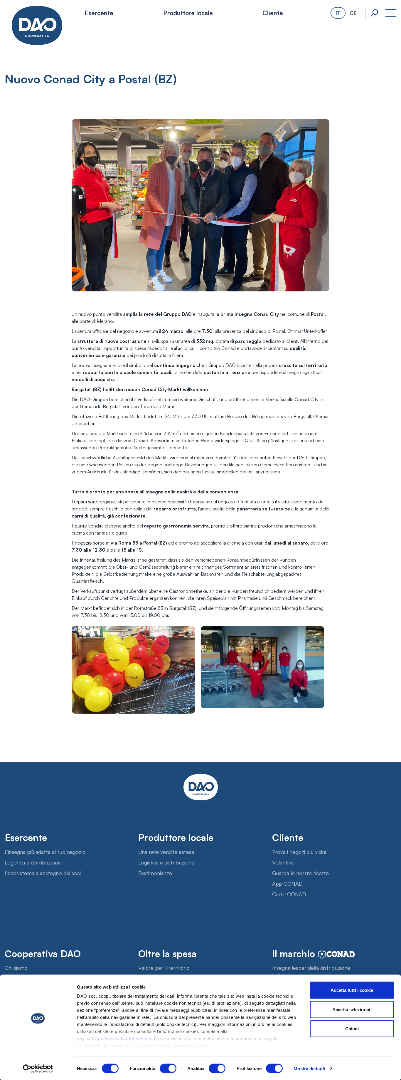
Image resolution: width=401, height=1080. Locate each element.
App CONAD (287, 883)
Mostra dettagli (309, 1068)
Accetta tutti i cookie (352, 990)
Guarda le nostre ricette (300, 873)
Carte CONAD (289, 894)
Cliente (272, 12)
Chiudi (352, 1028)
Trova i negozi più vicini (299, 851)
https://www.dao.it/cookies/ (121, 1038)
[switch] (168, 1068)
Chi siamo (16, 967)
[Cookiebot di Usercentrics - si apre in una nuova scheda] (38, 1068)
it (338, 12)
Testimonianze (155, 873)
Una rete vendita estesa (166, 851)
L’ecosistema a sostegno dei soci (43, 873)
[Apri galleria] (200, 670)
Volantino (283, 862)
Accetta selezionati (352, 1009)
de (353, 12)
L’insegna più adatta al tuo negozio (45, 851)
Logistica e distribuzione (33, 862)
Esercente (99, 12)
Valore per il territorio (164, 967)
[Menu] (390, 13)
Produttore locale (188, 12)
